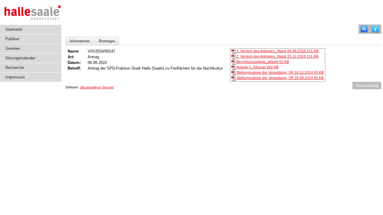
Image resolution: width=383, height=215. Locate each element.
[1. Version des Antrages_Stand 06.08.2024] (233, 51)
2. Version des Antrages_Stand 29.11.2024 (277, 56)
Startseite (13, 29)
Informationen (80, 41)
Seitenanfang (366, 85)
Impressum (15, 77)
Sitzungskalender (20, 58)
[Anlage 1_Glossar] (233, 67)
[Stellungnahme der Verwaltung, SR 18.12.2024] (233, 73)
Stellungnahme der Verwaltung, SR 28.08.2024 (280, 78)
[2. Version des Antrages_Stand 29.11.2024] (233, 57)
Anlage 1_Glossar (257, 67)
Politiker (12, 39)
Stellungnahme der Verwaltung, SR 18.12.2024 (280, 72)
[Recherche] (364, 29)
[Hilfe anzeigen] (375, 29)
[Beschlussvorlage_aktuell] (233, 62)
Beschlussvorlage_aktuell (262, 62)
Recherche (14, 67)
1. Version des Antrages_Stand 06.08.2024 (277, 51)
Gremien (12, 48)
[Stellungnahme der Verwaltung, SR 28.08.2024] (233, 78)
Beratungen (107, 41)
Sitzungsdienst (90, 87)
